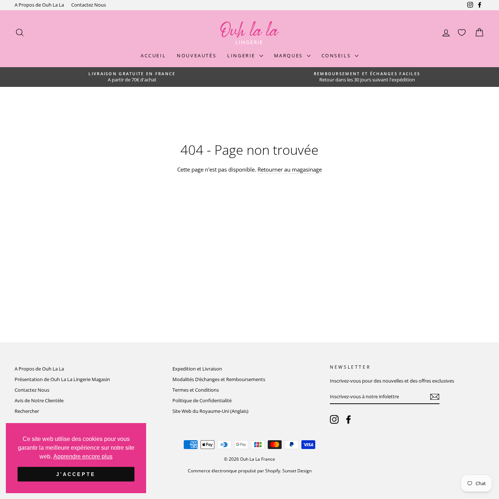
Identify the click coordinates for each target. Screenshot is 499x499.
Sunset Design (297, 471)
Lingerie (242, 55)
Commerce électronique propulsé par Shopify (234, 471)
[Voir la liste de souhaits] (462, 32)
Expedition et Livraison (197, 368)
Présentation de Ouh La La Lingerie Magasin (62, 379)
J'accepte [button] (75, 474)
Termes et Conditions (195, 390)
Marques (289, 55)
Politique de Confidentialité (202, 400)
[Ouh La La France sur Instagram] (334, 419)
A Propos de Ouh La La (39, 4)
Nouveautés (196, 55)
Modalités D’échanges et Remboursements (218, 379)
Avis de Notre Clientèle (39, 400)
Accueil (153, 55)
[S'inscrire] (434, 396)
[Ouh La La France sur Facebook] (348, 419)
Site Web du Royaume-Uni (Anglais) (210, 411)
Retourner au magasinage (290, 169)
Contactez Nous (88, 4)
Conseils (337, 55)
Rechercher (27, 411)
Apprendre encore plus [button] (83, 456)
